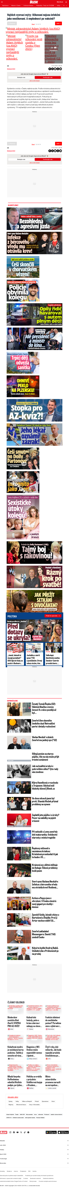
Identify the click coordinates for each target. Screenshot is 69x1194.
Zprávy (10, 1101)
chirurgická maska (30, 1117)
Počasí (37, 1101)
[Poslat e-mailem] (60, 69)
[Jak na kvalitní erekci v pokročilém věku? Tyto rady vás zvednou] (19, 771)
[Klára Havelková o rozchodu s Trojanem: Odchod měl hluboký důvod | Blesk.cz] (19, 787)
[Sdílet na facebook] (49, 69)
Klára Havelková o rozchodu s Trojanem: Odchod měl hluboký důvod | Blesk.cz (45, 785)
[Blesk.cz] (34, 2)
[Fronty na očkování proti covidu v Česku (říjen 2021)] (34, 42)
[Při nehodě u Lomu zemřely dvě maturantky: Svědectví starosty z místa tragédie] (19, 837)
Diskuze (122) (11, 69)
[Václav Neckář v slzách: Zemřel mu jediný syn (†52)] (19, 742)
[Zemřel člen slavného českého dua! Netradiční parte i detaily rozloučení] (19, 726)
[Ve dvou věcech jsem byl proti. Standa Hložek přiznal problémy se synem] (19, 803)
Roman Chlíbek (40, 1117)
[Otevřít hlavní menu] (2, 2)
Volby (17, 1101)
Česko (17, 1114)
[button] (51, 1132)
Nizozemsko (29, 1114)
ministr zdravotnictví (56, 1114)
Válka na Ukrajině (27, 1101)
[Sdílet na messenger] (55, 69)
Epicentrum (45, 1101)
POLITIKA (12, 616)
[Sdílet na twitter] (52, 69)
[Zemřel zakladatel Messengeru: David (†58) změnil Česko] (19, 936)
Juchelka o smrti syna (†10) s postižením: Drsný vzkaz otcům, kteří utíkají (34, 659)
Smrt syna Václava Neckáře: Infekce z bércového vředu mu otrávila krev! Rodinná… (45, 884)
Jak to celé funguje (34, 80)
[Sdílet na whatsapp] (58, 69)
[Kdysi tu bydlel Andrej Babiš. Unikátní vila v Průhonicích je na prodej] (19, 953)
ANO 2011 (22, 1114)
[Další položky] (66, 5)
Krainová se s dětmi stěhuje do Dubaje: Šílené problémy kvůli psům (45, 867)
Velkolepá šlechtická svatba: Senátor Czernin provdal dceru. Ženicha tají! (53, 659)
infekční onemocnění (18, 1117)
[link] (10, 1132)
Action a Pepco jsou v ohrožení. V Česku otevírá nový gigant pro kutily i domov (44, 902)
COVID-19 (8, 1117)
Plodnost (46, 1114)
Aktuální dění (13, 1097)
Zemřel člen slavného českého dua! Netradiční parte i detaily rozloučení (43, 723)
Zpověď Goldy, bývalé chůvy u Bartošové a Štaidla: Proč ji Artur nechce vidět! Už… (45, 917)
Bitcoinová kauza (21, 1104)
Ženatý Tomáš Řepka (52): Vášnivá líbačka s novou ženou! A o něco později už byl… (44, 708)
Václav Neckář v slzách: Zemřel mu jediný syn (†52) (44, 738)
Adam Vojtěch (10, 1114)
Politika (10, 651)
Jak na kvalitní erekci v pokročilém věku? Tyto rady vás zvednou (45, 769)
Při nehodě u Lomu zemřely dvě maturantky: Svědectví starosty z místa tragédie (45, 834)
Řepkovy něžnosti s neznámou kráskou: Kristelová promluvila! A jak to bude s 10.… (45, 852)
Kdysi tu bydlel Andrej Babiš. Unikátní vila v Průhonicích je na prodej (45, 950)
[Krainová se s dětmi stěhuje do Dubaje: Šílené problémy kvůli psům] (19, 870)
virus (35, 1114)
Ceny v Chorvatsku (34, 1104)
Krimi (53, 1101)
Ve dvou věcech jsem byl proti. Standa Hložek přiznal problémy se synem (45, 801)
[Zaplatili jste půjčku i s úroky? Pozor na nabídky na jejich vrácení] (19, 820)
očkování (40, 1114)
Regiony (11, 1104)
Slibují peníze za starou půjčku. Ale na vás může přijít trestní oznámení (45, 756)
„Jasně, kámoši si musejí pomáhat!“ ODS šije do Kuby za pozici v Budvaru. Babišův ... (15, 659)
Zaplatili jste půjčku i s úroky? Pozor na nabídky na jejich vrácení (45, 818)
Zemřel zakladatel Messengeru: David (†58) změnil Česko (44, 934)
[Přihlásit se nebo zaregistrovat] (66, 2)
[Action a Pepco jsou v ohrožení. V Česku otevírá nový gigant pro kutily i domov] (19, 903)
